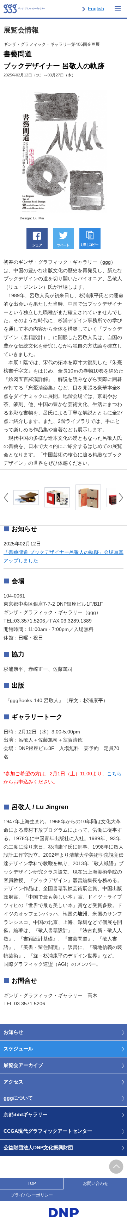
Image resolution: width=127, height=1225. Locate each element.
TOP (32, 1183)
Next (121, 497)
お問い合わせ (95, 1183)
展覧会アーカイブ (23, 1065)
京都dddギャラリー (26, 1114)
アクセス (13, 1082)
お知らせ (13, 1032)
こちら (114, 773)
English (96, 8)
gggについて (18, 1098)
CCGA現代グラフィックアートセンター (48, 1131)
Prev (6, 497)
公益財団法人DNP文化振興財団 (38, 1147)
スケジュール (18, 1048)
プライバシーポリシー (32, 1195)
